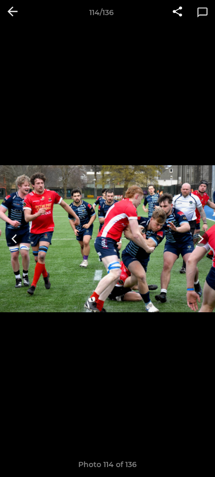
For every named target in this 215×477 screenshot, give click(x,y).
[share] (177, 12)
